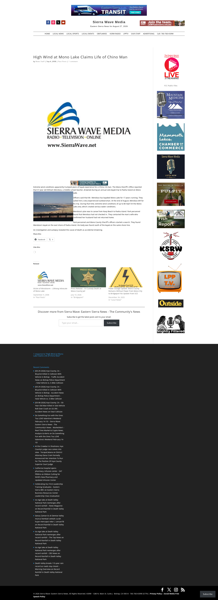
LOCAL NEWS (58, 34)
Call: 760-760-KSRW (165, 34)
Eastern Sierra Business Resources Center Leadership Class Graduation (47, 493)
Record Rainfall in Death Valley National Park (48, 572)
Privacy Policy (156, 593)
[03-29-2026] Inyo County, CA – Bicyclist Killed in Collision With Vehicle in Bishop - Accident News (49, 390)
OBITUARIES (102, 34)
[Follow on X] (58, 22)
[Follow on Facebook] (48, 22)
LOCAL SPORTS (72, 34)
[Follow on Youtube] (63, 22)
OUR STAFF (135, 34)
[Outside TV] (170, 307)
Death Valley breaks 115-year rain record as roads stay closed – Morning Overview (49, 566)
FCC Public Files (170, 85)
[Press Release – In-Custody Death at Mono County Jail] (88, 277)
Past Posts (62, 61)
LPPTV (125, 34)
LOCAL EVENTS (88, 34)
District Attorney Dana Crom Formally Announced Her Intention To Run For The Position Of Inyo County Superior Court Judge (49, 458)
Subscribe (111, 323)
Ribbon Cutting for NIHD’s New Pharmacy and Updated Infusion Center (47, 477)
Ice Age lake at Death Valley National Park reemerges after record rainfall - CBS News (48, 550)
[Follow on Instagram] (53, 22)
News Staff (40, 61)
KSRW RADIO (115, 34)
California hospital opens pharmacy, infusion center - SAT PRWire (48, 471)
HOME (47, 34)
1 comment (73, 61)
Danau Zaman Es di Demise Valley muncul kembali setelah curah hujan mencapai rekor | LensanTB (49, 518)
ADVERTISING (148, 34)
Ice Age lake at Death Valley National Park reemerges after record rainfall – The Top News (48, 534)
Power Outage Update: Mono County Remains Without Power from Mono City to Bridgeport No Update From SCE (125, 291)
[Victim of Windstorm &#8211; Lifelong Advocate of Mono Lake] (50, 277)
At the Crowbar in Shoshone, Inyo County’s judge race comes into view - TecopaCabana (49, 449)
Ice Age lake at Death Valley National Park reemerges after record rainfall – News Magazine (48, 503)
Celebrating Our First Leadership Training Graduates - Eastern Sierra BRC (49, 487)
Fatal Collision (56, 411)
